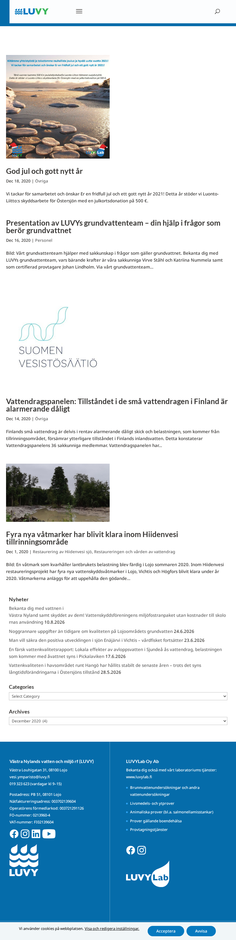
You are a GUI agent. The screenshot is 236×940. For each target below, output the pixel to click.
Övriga (41, 181)
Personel (43, 240)
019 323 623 (19, 783)
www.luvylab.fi (139, 776)
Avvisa (201, 931)
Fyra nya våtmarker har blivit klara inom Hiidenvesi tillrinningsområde (92, 538)
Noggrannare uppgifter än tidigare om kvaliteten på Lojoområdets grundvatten (91, 631)
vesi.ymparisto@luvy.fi (29, 776)
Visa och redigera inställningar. (112, 928)
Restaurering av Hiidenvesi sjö (62, 551)
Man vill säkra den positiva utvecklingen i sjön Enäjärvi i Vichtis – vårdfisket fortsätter (96, 640)
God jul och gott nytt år (44, 171)
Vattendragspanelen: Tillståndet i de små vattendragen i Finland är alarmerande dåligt (117, 405)
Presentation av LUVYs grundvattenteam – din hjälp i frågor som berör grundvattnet (113, 226)
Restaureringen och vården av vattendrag (134, 551)
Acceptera (166, 931)
